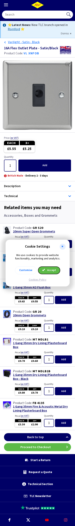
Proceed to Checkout (35, 447)
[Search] (69, 15)
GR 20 (37, 312)
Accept (51, 270)
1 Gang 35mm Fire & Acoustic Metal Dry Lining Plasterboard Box (40, 408)
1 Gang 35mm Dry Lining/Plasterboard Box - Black (40, 377)
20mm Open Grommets (29, 315)
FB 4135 (38, 403)
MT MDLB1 (40, 339)
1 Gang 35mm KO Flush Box (32, 287)
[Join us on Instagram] (65, 520)
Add (44, 165)
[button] (63, 247)
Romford (14, 29)
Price (11, 138)
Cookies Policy (37, 280)
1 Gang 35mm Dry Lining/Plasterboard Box (40, 345)
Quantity (8, 157)
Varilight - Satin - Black (24, 42)
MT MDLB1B (42, 371)
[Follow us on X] (28, 520)
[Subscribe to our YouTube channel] (47, 520)
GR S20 (38, 228)
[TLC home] (38, 5)
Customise (25, 270)
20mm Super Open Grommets (34, 231)
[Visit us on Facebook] (9, 520)
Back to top (35, 437)
